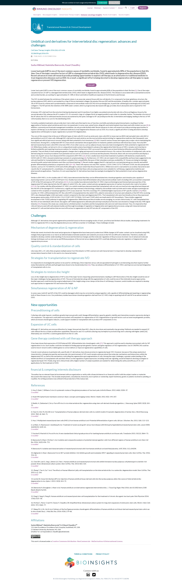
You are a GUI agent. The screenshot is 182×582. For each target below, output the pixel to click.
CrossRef (34, 392)
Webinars (97, 8)
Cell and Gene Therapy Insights (69, 15)
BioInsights (37, 15)
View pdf (91, 85)
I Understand (102, 3)
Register (143, 8)
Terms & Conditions (83, 554)
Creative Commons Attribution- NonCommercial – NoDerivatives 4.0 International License (87, 541)
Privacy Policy (114, 3)
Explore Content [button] (109, 8)
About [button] (120, 8)
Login (132, 8)
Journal (89, 8)
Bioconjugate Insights (50, 15)
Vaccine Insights (124, 15)
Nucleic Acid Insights (110, 15)
